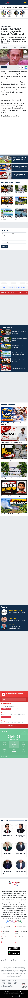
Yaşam (25, 7)
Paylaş (4, 67)
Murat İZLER (12, 618)
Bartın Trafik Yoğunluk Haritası (21, 932)
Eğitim (3, 961)
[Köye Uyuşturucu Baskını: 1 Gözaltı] (21, 188)
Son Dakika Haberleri (8, 942)
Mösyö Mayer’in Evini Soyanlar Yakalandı (17, 613)
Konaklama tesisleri (8, 986)
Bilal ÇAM (11, 625)
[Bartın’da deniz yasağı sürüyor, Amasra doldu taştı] (21, 212)
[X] (10, 921)
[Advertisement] (14, 266)
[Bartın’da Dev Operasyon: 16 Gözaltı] (7, 188)
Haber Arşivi (19, 942)
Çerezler (16, 996)
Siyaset (15, 7)
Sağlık (12, 961)
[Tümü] (26, 607)
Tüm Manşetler (20, 936)
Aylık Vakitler (5, 756)
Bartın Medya (5, 988)
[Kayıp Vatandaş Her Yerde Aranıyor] (7, 200)
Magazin (4, 985)
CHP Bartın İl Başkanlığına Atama (18, 620)
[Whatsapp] (20, 921)
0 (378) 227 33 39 (6, 717)
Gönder (4, 246)
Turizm (24, 961)
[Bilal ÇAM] (4, 626)
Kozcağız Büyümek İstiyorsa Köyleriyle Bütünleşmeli (16, 627)
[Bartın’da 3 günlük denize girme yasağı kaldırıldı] (7, 212)
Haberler (3, 26)
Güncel (9, 7)
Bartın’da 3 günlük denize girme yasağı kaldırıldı (6, 218)
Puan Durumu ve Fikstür (6, 937)
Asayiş (3, 7)
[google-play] (14, 953)
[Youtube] (15, 921)
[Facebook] (7, 921)
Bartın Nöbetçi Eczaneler (5, 927)
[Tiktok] (18, 921)
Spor (20, 7)
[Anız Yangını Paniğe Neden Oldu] (21, 200)
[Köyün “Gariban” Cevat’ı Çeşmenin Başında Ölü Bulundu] (14, 57)
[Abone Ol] (26, 67)
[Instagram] (12, 921)
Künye (10, 985)
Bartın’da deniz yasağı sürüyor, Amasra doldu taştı (21, 218)
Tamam (21, 996)
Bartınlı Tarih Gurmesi (15, 610)
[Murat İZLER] (4, 619)
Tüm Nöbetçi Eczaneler (14, 725)
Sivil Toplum (18, 961)
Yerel (14, 963)
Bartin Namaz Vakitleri (5, 932)
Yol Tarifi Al (16, 708)
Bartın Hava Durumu (21, 926)
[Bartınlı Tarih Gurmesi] (4, 612)
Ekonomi (7, 961)
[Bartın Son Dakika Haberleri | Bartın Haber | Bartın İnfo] (6, 2)
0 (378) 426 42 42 (6, 708)
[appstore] (14, 948)
